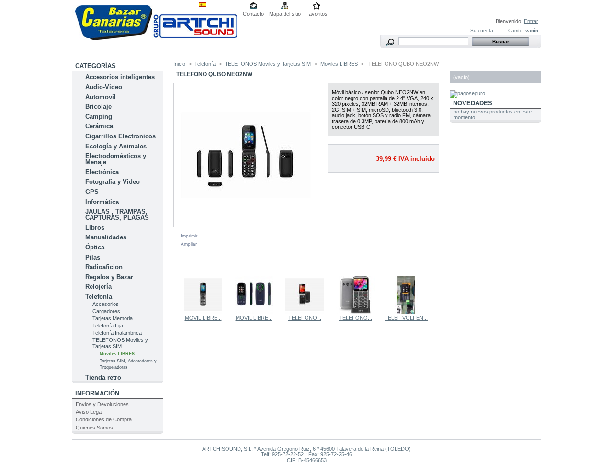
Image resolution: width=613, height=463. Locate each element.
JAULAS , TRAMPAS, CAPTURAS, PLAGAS (117, 214)
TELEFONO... (304, 318)
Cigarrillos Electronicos (120, 136)
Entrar (531, 21)
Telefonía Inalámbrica (117, 333)
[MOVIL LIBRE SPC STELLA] (203, 312)
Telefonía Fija (107, 325)
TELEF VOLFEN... (406, 318)
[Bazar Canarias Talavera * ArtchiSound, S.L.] (155, 38)
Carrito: (516, 30)
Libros (94, 227)
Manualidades (105, 237)
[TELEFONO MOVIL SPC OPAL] (304, 312)
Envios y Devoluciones (102, 404)
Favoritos (317, 14)
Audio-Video (103, 86)
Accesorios (105, 304)
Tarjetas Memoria (112, 318)
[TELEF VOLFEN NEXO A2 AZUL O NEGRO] (406, 312)
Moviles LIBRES (117, 353)
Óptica (94, 247)
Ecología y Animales (116, 146)
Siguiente (435, 294)
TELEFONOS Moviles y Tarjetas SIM (120, 343)
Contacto (253, 14)
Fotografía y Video (112, 181)
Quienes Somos (94, 427)
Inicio (179, 64)
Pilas (92, 257)
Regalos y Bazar (109, 277)
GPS (92, 191)
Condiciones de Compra (104, 419)
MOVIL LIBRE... (203, 318)
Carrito (467, 65)
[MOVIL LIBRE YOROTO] (254, 312)
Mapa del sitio (285, 14)
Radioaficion (104, 267)
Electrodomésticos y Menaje (115, 159)
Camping (98, 116)
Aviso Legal (89, 412)
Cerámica (99, 126)
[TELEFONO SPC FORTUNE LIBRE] (355, 312)
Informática (102, 201)
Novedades (472, 103)
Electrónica (102, 172)
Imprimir (189, 235)
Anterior (175, 294)
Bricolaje (98, 106)
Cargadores (106, 311)
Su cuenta (481, 30)
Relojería (98, 286)
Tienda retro (103, 377)
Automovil (100, 97)
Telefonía (98, 296)
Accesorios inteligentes (120, 76)
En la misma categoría (215, 259)
